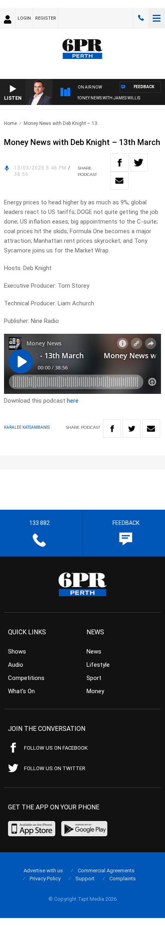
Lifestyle (98, 664)
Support (85, 879)
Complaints (122, 879)
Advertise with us (43, 870)
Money (95, 691)
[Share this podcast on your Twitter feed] (139, 162)
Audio (15, 664)
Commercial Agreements (106, 870)
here (72, 400)
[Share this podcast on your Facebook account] (120, 162)
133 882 (141, 18)
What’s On (21, 691)
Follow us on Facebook (56, 748)
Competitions (26, 678)
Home (10, 123)
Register (45, 18)
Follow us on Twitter (54, 768)
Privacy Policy (45, 879)
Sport (94, 678)
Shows (17, 651)
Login (24, 18)
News (94, 651)
